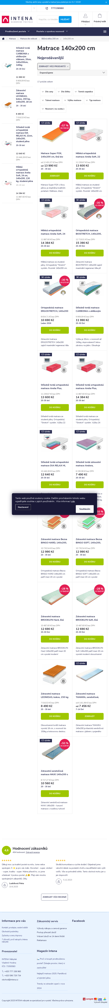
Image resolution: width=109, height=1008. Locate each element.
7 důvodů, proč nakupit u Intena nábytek (15, 940)
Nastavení (23, 507)
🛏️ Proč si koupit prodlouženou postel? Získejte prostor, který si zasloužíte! (51, 963)
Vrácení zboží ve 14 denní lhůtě (50, 936)
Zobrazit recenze (33, 852)
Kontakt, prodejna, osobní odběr (15, 927)
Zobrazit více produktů (52, 66)
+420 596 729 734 (12, 975)
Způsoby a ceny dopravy (12, 935)
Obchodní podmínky (10, 931)
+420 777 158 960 (12, 971)
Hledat (65, 19)
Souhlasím (84, 508)
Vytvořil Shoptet (100, 1002)
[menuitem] (17, 31)
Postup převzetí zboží (46, 932)
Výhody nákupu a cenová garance (52, 928)
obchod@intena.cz (10, 980)
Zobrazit (55, 176)
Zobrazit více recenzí (54, 897)
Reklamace (41, 940)
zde (73, 501)
